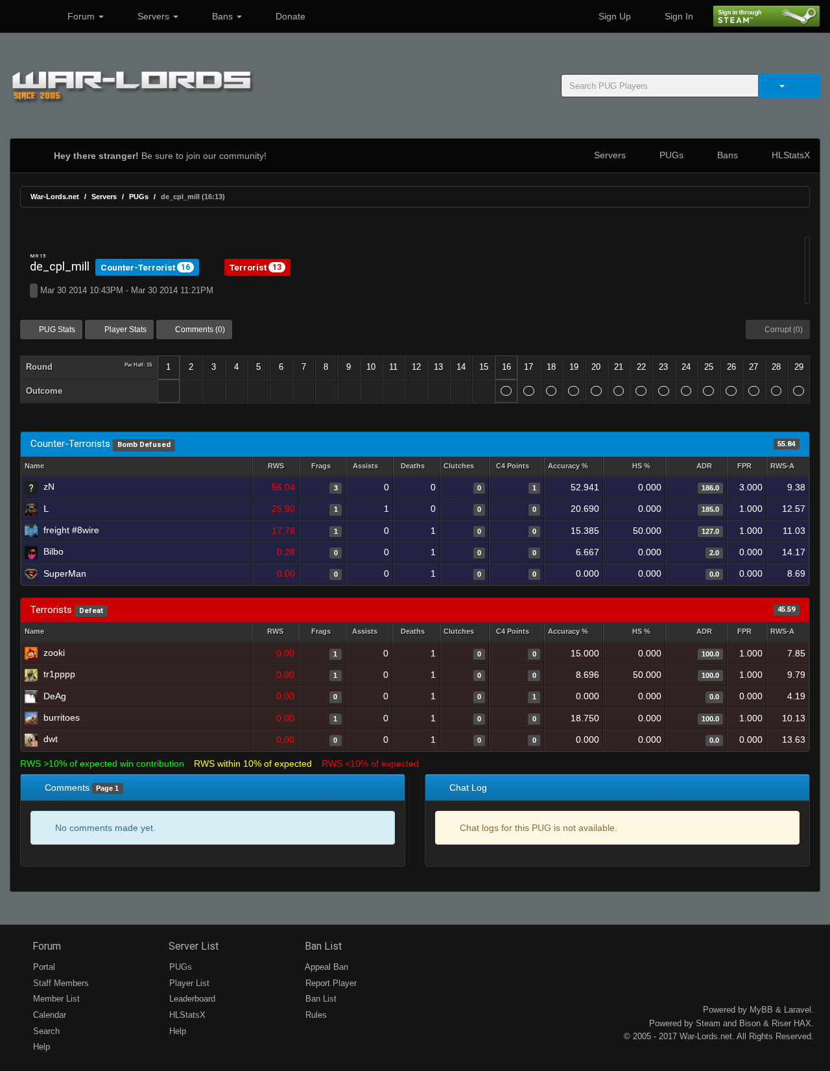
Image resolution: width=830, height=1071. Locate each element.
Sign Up (613, 16)
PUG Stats (56, 329)
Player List (188, 983)
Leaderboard (191, 999)
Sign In (677, 16)
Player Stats (124, 329)
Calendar (48, 1015)
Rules (315, 1015)
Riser (781, 1023)
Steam (708, 1023)
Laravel (797, 1010)
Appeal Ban (325, 967)
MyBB (761, 1010)
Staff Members (59, 983)
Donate (289, 16)
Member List (55, 999)
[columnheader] (275, 467)
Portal (42, 967)
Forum (81, 16)
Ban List (322, 946)
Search (45, 1031)
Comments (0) (199, 329)
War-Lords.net (54, 196)
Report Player (330, 983)
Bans (222, 16)
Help (40, 1047)
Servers (153, 16)
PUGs (670, 155)
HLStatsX (789, 155)
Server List (192, 946)
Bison (750, 1023)
